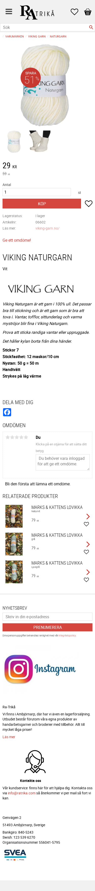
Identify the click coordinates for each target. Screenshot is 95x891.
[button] (77, 12)
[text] (47, 166)
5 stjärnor (26, 437)
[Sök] (91, 27)
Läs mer (9, 736)
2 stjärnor (12, 437)
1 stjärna (7, 437)
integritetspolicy (67, 635)
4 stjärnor (21, 437)
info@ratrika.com (21, 793)
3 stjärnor (16, 437)
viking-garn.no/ (47, 228)
